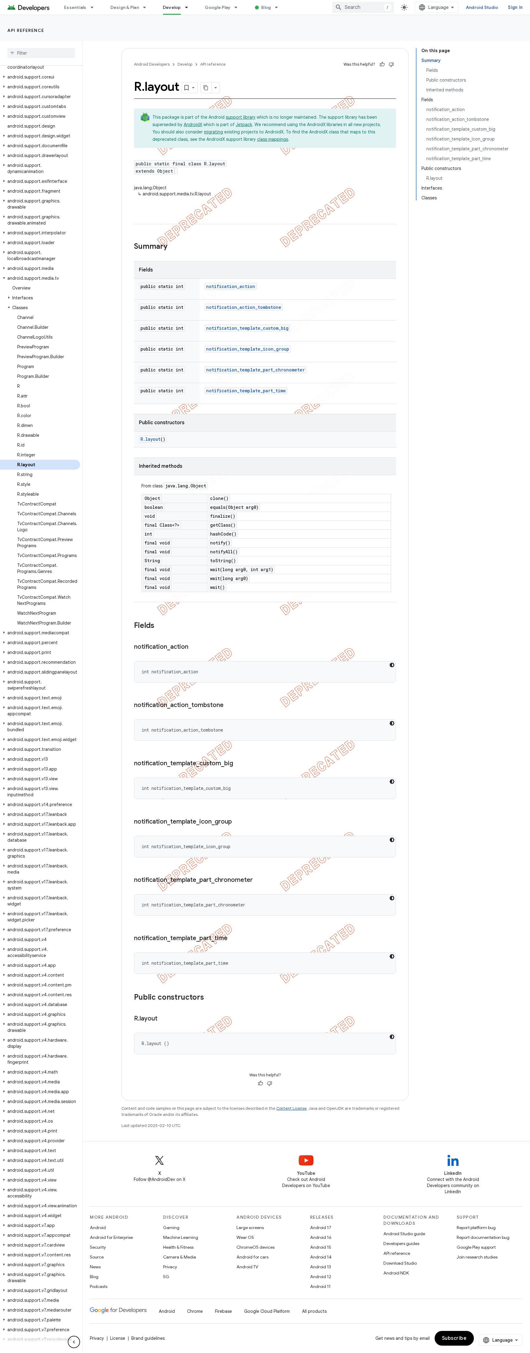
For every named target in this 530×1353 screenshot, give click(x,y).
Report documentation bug (483, 1237)
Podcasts (98, 1286)
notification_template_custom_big (247, 328)
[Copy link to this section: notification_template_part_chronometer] (259, 880)
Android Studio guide (404, 1233)
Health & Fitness (178, 1247)
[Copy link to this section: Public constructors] (210, 997)
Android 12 (320, 1276)
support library (240, 117)
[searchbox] (41, 53)
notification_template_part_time (246, 391)
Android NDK (396, 1273)
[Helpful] (382, 64)
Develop (172, 7)
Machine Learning (180, 1237)
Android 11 (320, 1286)
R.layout (150, 439)
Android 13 (320, 1267)
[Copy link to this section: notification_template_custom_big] (239, 763)
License (117, 1338)
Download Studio (400, 1263)
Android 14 (321, 1257)
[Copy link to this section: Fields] (160, 626)
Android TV (247, 1267)
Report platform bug (476, 1227)
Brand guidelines (148, 1338)
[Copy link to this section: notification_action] (194, 647)
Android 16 (321, 1237)
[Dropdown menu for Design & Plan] (147, 7)
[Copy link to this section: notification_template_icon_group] (238, 822)
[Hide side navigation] (74, 1342)
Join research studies (477, 1257)
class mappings (272, 139)
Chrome (195, 1311)
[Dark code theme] (392, 665)
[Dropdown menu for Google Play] (238, 7)
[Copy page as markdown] (206, 88)
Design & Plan (124, 7)
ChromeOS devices (255, 1247)
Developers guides (401, 1243)
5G (166, 1276)
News (95, 1267)
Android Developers (152, 64)
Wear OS (245, 1237)
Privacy (170, 1267)
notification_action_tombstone (243, 307)
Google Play (218, 7)
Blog (266, 7)
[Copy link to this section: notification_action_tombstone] (230, 705)
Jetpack (244, 124)
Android (98, 1227)
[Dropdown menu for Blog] (279, 7)
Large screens (250, 1227)
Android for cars (252, 1257)
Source (97, 1257)
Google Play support (476, 1247)
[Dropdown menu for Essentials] (94, 7)
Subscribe (454, 1338)
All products (314, 1311)
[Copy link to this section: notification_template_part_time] (234, 938)
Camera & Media (179, 1257)
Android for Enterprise (111, 1237)
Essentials (75, 7)
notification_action (230, 286)
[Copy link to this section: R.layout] (163, 1019)
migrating (213, 132)
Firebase (223, 1311)
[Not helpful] (391, 64)
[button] (40, 77)
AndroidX (193, 124)
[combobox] (363, 7)
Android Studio (482, 7)
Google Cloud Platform (267, 1311)
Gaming (171, 1227)
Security (98, 1247)
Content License (291, 1108)
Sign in (515, 7)
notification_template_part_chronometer (255, 370)
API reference (25, 30)
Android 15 (320, 1247)
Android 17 (320, 1227)
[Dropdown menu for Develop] (189, 7)
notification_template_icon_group (247, 349)
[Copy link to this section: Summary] (173, 247)
